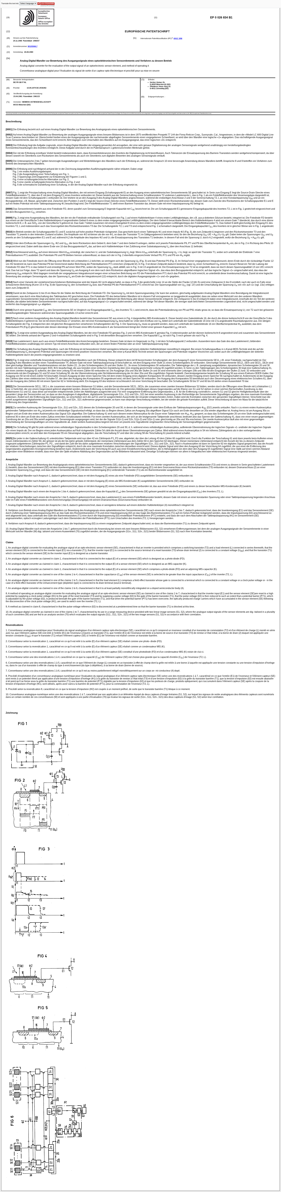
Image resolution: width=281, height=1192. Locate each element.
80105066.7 (32, 46)
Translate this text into (10, 3)
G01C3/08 (178, 38)
